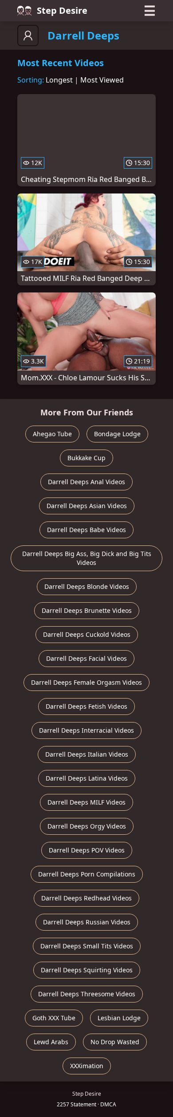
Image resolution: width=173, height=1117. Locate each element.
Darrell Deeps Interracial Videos (86, 730)
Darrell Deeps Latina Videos (87, 778)
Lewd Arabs (51, 1042)
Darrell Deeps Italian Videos (86, 754)
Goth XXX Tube (53, 1018)
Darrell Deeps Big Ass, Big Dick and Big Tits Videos (86, 558)
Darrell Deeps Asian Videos (87, 505)
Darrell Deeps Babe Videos (86, 529)
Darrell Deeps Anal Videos (86, 482)
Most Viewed (102, 80)
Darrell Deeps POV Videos (87, 850)
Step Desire (62, 10)
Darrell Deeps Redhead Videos (86, 898)
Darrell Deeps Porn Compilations (86, 874)
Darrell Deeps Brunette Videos (87, 610)
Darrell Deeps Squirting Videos (87, 970)
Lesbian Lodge (119, 1018)
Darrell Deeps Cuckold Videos (86, 634)
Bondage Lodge (117, 434)
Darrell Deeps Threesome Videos (86, 994)
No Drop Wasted (114, 1042)
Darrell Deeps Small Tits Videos (86, 946)
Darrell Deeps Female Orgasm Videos (86, 682)
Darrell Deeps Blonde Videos (86, 586)
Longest (59, 80)
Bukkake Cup (86, 458)
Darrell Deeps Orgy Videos (86, 826)
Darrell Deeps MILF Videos (86, 802)
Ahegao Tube (52, 434)
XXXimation (86, 1066)
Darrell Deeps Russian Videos (86, 922)
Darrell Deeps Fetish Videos (86, 706)
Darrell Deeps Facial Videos (86, 658)
